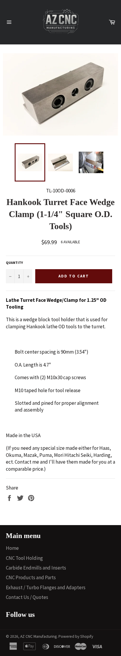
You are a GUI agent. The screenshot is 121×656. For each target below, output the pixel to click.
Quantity (14, 262)
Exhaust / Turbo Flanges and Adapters (45, 587)
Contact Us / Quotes (27, 597)
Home (12, 548)
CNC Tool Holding (24, 558)
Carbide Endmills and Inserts (36, 568)
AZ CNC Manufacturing (38, 636)
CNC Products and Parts (31, 577)
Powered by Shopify (75, 636)
